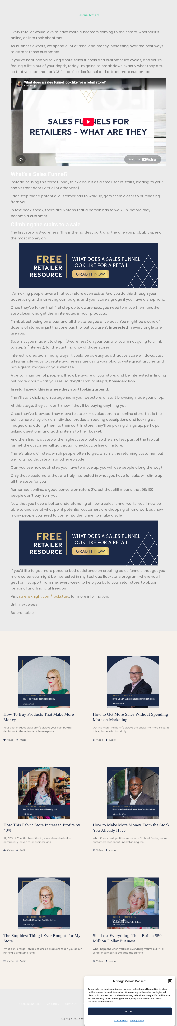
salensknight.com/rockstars (44, 596)
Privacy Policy (137, 1020)
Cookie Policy (121, 1020)
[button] (170, 981)
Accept (129, 1011)
